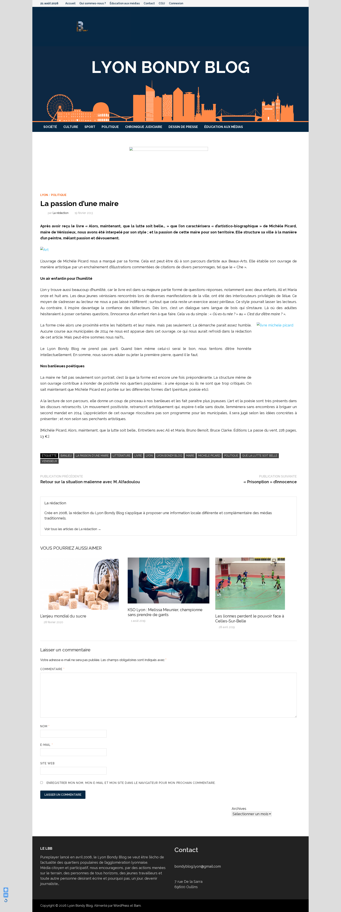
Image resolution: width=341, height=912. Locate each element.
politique (231, 455)
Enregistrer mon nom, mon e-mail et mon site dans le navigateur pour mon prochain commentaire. (131, 782)
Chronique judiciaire (143, 127)
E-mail (46, 744)
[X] (288, 3)
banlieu (66, 455)
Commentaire (52, 669)
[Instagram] (294, 3)
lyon (149, 455)
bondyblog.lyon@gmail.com (197, 866)
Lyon (44, 195)
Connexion (176, 3)
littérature (121, 455)
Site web (47, 763)
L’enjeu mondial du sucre (63, 616)
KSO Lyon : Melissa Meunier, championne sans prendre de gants (165, 612)
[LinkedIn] (299, 3)
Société (50, 127)
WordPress (121, 905)
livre (138, 455)
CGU (162, 3)
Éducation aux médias (125, 3)
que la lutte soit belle (259, 455)
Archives (239, 809)
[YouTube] (283, 3)
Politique (110, 127)
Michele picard (209, 455)
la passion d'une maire (92, 455)
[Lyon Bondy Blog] (170, 84)
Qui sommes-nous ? (92, 3)
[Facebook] (278, 3)
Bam (137, 905)
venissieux (49, 461)
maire (190, 455)
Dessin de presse (183, 127)
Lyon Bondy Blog (169, 455)
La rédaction (60, 212)
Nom (45, 726)
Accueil (70, 3)
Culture (70, 127)
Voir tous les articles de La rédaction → (72, 529)
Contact (149, 3)
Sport (89, 127)
